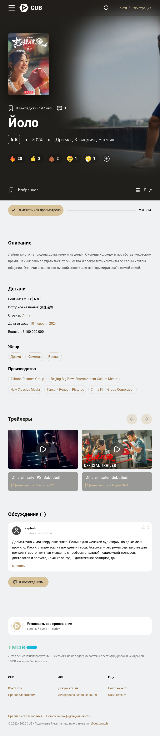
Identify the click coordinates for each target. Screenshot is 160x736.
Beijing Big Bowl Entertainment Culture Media (84, 379)
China (26, 315)
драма (63, 140)
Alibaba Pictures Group (27, 379)
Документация (68, 688)
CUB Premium (117, 695)
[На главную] (30, 8)
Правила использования (25, 716)
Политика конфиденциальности (68, 716)
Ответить (18, 566)
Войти (122, 8)
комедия (84, 140)
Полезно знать (118, 688)
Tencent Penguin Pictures (65, 389)
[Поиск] (106, 8)
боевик (106, 140)
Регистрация (141, 8)
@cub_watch (99, 723)
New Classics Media (25, 389)
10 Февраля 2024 (43, 324)
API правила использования (77, 695)
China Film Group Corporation (112, 389)
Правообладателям (21, 695)
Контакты (15, 688)
